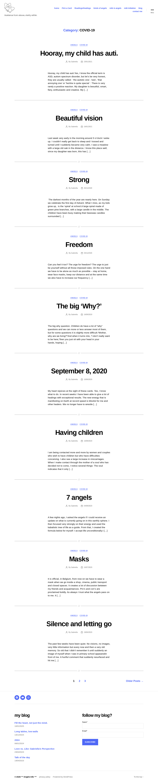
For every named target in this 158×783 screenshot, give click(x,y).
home (56, 8)
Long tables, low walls (26, 731)
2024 (17, 740)
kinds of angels (100, 8)
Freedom (79, 244)
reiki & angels (115, 8)
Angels (73, 45)
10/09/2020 (88, 379)
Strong (79, 179)
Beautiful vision (79, 118)
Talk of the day (22, 757)
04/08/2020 (88, 506)
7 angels (79, 497)
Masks (79, 559)
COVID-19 (83, 45)
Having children (79, 432)
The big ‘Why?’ (79, 306)
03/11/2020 (88, 253)
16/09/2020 (88, 314)
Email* (84, 731)
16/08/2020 (88, 441)
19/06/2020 (88, 632)
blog (140, 8)
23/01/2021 (88, 62)
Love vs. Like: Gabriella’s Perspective (34, 749)
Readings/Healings (82, 8)
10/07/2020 (88, 567)
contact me (137, 11)
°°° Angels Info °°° (29, 777)
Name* (84, 722)
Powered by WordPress (63, 777)
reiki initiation (130, 8)
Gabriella (74, 62)
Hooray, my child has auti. (79, 53)
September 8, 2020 (79, 371)
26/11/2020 (88, 188)
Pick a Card (67, 8)
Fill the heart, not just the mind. (31, 723)
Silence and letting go (78, 624)
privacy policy (44, 777)
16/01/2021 (88, 126)
